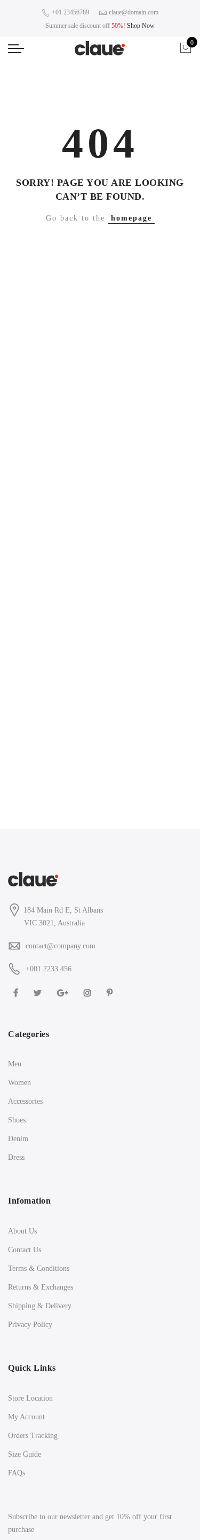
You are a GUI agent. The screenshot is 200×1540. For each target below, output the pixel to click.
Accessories (25, 1101)
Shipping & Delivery (39, 1306)
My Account (26, 1417)
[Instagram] (89, 992)
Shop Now (141, 25)
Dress (16, 1157)
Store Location (30, 1398)
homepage (131, 218)
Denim (18, 1139)
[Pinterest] (111, 992)
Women (19, 1083)
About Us (22, 1231)
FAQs (16, 1473)
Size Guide (24, 1454)
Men (14, 1064)
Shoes (17, 1120)
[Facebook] (17, 992)
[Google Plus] (64, 992)
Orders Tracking (33, 1436)
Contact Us (24, 1250)
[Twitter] (39, 992)
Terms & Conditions (38, 1268)
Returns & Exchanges (40, 1287)
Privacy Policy (30, 1325)
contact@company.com (60, 946)
